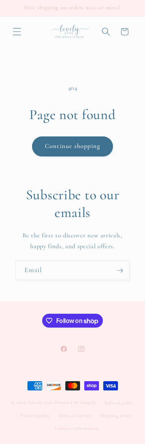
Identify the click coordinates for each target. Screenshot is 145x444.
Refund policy (119, 402)
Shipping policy (116, 415)
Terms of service (75, 415)
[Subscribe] (120, 271)
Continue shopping (72, 146)
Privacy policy (35, 415)
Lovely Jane (41, 402)
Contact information (76, 428)
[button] (17, 31)
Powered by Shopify (76, 402)
